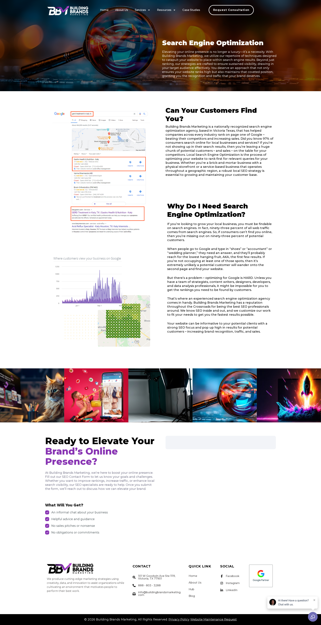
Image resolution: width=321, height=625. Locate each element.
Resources (164, 10)
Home (104, 10)
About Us (121, 10)
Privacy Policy (179, 619)
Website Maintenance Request (213, 619)
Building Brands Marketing (116, 619)
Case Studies (191, 10)
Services (140, 10)
